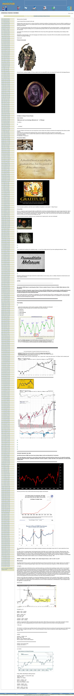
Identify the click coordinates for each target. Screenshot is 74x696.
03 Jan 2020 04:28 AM (5, 262)
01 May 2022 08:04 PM (5, 94)
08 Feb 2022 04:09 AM (5, 120)
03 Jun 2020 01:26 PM (5, 214)
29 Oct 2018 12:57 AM (5, 453)
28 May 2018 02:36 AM (5, 488)
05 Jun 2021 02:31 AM (5, 137)
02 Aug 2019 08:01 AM (5, 288)
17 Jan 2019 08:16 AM (5, 410)
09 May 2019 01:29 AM (5, 311)
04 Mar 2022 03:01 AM (5, 115)
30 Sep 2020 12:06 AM (5, 174)
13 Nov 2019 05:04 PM (5, 274)
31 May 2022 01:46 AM (5, 79)
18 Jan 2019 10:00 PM (5, 407)
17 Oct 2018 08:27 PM (5, 457)
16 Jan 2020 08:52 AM (5, 255)
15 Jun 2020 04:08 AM (5, 199)
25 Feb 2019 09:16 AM (5, 352)
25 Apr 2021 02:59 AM (5, 146)
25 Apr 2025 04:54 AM (5, 18)
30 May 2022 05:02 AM (5, 80)
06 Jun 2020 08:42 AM (5, 209)
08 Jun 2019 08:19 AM (5, 299)
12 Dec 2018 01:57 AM (5, 443)
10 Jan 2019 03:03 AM (5, 420)
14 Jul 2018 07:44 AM (5, 467)
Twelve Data (37, 695)
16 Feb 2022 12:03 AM (5, 118)
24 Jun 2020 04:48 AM (5, 192)
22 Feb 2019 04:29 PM (5, 353)
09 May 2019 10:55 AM (5, 310)
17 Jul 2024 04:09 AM (5, 21)
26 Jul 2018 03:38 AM (5, 466)
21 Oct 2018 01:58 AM (5, 456)
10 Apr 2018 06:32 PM (5, 526)
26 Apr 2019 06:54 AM (5, 322)
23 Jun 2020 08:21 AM (5, 193)
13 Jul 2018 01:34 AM (5, 468)
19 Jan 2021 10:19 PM (5, 160)
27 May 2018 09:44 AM (5, 489)
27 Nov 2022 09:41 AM (5, 48)
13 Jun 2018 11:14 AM (5, 476)
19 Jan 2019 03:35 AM (5, 406)
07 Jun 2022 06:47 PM (5, 77)
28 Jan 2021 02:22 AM (5, 158)
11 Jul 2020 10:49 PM (5, 186)
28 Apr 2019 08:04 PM (5, 318)
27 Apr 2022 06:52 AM (5, 104)
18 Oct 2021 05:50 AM (5, 127)
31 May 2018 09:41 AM (5, 486)
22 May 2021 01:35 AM (5, 140)
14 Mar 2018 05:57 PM (5, 552)
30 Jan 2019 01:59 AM (5, 387)
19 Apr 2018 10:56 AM (5, 524)
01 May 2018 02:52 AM (5, 511)
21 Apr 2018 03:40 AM (5, 523)
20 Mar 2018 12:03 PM (5, 546)
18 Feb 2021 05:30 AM (5, 154)
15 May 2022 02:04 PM (5, 86)
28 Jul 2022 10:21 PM (5, 67)
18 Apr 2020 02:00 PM (5, 230)
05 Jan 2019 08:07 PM (5, 425)
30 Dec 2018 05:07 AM (5, 431)
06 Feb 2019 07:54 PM (5, 372)
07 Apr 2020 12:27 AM (5, 236)
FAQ (59, 694)
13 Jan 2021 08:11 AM (5, 161)
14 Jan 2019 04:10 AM (5, 416)
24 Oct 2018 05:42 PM (5, 454)
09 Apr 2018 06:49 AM (5, 527)
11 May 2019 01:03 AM (5, 308)
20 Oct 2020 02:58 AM (5, 168)
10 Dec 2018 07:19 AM (5, 445)
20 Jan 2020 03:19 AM (5, 253)
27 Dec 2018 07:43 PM (5, 434)
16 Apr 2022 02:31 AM (5, 106)
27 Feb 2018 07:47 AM (5, 556)
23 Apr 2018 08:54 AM (5, 520)
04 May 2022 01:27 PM (5, 92)
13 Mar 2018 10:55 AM (5, 554)
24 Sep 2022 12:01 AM (5, 62)
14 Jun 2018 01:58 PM (5, 475)
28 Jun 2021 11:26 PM (5, 134)
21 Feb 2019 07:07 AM (5, 354)
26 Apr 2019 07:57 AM (5, 321)
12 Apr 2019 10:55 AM (5, 329)
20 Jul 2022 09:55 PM (5, 69)
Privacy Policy (42, 694)
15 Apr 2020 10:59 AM (5, 233)
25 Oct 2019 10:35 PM (5, 277)
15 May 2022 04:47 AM (5, 88)
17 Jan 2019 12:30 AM (5, 413)
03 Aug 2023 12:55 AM (5, 28)
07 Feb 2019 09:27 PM (5, 371)
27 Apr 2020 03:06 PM (5, 228)
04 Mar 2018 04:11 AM (5, 555)
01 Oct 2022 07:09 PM (5, 61)
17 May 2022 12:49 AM (5, 85)
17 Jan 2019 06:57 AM (5, 412)
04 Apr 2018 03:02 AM (5, 535)
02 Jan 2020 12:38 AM (5, 264)
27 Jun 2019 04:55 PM (5, 294)
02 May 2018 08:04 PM (5, 509)
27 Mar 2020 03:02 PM (5, 239)
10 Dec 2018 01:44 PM (5, 444)
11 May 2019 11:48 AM (5, 307)
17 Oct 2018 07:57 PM (5, 458)
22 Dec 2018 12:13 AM (5, 440)
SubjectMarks (39, 693)
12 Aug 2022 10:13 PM (5, 66)
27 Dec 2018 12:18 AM (5, 435)
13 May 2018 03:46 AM (5, 499)
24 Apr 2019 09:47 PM (5, 326)
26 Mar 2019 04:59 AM (5, 338)
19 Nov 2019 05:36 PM (5, 272)
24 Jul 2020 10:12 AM (5, 183)
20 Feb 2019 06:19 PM (5, 355)
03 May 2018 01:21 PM (5, 507)
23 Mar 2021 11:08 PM (5, 148)
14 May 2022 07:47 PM (5, 89)
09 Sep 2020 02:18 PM (5, 180)
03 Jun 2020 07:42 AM (5, 215)
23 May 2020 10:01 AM (5, 219)
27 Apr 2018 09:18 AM (5, 513)
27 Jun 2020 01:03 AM (5, 191)
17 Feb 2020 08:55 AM (5, 247)
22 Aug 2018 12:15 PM (5, 463)
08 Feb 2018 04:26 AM (5, 564)
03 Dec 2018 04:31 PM (5, 448)
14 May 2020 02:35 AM (5, 224)
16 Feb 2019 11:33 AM (5, 364)
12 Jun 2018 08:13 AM (5, 478)
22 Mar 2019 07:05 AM (5, 341)
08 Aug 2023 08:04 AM (5, 27)
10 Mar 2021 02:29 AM (5, 151)
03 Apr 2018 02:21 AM (5, 536)
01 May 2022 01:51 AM (5, 97)
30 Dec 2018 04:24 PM (5, 430)
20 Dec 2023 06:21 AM (5, 23)
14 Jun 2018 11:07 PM (5, 474)
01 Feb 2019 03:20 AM (5, 383)
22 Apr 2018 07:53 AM (5, 521)
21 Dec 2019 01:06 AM (5, 266)
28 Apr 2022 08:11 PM (5, 101)
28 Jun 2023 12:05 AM (5, 34)
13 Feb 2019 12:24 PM (5, 365)
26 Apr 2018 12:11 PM (5, 514)
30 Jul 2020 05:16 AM (5, 182)
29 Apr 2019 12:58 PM (5, 316)
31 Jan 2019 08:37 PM (5, 385)
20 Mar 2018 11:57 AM (5, 547)
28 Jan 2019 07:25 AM (5, 388)
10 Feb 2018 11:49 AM (5, 561)
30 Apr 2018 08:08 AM (5, 512)
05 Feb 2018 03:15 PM (5, 565)
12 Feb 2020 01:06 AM (5, 248)
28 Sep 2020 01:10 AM (5, 175)
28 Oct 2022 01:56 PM (5, 58)
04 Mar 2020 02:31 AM (5, 241)
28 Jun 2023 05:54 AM (5, 33)
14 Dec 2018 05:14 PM (5, 442)
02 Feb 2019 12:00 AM (5, 380)
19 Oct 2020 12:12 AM (5, 170)
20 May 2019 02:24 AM (5, 303)
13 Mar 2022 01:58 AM (5, 113)
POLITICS (10, 12)
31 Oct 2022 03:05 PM (5, 55)
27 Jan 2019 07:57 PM (5, 390)
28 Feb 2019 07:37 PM (5, 349)
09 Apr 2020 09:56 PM (5, 235)
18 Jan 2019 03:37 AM (5, 409)
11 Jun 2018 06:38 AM (5, 479)
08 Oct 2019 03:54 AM (5, 285)
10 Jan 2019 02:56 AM (5, 421)
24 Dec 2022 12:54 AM (5, 44)
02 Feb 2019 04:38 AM (5, 378)
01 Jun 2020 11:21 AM (5, 216)
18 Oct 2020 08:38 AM (5, 171)
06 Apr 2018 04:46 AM (5, 533)
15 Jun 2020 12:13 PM (5, 197)
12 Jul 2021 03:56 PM (5, 131)
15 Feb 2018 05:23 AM (5, 559)
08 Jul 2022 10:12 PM (5, 70)
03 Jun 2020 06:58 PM (5, 213)
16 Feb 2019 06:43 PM (5, 362)
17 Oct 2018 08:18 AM (5, 459)
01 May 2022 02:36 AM (5, 96)
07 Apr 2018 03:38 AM (5, 532)
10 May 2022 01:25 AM (5, 91)
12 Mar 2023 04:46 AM (5, 37)
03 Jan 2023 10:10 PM (5, 43)
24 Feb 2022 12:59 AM (5, 116)
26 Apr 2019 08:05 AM (5, 320)
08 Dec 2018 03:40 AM (5, 446)
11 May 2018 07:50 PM (5, 501)
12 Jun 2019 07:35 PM (5, 298)
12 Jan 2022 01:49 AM (5, 122)
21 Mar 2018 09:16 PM (5, 545)
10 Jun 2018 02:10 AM (5, 480)
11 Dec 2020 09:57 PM (5, 164)
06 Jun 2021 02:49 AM (5, 136)
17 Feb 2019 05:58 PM (5, 360)
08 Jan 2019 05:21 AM (5, 423)
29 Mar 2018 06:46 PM (5, 541)
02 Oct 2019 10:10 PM (5, 286)
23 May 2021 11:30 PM (5, 138)
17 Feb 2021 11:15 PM (5, 156)
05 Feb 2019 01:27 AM (5, 376)
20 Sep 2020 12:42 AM (5, 179)
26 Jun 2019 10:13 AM (5, 295)
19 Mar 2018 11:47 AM (5, 548)
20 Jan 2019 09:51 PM (5, 402)
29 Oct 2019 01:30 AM (5, 276)
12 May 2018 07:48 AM (5, 500)
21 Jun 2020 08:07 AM (5, 195)
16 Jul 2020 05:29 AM (5, 184)
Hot (27, 693)
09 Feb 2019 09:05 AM (5, 368)
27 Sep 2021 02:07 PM (5, 128)
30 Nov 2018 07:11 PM (5, 450)
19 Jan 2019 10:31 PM (5, 405)
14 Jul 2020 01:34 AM (5, 185)
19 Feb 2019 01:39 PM (5, 357)
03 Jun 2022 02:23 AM (5, 78)
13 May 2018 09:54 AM (5, 498)
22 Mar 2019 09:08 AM (5, 340)
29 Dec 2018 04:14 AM (5, 432)
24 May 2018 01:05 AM (5, 492)
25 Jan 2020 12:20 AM (5, 251)
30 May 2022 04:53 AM (5, 81)
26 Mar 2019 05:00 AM (5, 337)
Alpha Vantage (42, 695)
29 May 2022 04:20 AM (5, 82)
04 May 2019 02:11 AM (5, 315)
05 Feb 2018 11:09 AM (5, 566)
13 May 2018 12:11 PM (5, 497)
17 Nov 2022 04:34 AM (5, 54)
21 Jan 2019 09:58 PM (5, 398)
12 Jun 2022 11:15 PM (5, 73)
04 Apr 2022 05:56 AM (5, 111)
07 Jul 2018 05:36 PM (5, 469)
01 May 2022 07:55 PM (5, 95)
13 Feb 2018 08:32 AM (5, 560)
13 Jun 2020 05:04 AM (5, 202)
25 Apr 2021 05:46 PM (5, 145)
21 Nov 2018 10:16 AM (5, 452)
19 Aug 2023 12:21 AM (5, 26)
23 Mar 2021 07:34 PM (5, 149)
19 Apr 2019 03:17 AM (5, 327)
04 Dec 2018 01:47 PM (5, 447)
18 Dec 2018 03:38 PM (5, 441)
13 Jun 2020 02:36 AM (5, 203)
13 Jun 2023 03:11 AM (5, 35)
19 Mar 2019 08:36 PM (5, 342)
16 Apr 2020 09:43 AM (5, 232)
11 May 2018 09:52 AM (5, 502)
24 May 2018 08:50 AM (5, 491)
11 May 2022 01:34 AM (5, 90)
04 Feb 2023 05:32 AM (5, 40)
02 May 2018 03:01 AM (5, 510)
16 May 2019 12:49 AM (5, 304)
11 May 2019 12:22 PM (5, 306)
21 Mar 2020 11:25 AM (5, 240)
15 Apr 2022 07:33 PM (5, 108)
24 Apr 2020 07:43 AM (5, 229)
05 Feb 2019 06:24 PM (5, 374)
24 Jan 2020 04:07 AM (5, 252)
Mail (16, 693)
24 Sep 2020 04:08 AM (5, 176)
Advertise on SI (67, 694)
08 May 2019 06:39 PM (5, 312)
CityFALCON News (47, 695)
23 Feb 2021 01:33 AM (5, 152)
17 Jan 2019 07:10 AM (5, 411)
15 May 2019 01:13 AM (5, 305)
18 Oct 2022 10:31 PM (5, 60)
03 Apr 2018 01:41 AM (5, 537)
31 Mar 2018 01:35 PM (5, 538)
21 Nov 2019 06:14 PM (5, 271)
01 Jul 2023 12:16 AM (5, 29)
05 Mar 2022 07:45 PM (5, 114)
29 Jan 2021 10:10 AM (5, 157)
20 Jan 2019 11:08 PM (5, 400)
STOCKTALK (4, 12)
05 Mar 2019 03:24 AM (5, 346)
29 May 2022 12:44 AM (5, 84)
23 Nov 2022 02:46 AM (5, 52)
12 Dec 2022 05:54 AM (5, 45)
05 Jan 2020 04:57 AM (5, 261)
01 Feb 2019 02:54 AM (5, 384)
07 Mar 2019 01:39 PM (5, 345)
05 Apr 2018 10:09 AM (5, 534)
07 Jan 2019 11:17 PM (5, 424)
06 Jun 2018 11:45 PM (5, 484)
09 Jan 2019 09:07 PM (5, 422)
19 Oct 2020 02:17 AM (5, 169)
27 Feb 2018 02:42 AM (5, 557)
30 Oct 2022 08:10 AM (5, 56)
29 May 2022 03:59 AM (5, 83)
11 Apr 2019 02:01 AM (5, 331)
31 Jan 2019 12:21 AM (5, 386)
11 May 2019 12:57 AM (5, 309)
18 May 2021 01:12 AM (5, 142)
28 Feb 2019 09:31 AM (5, 350)
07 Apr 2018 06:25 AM (5, 531)
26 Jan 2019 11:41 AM (5, 391)
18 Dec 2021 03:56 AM (5, 124)
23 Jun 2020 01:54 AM (5, 194)
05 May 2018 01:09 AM (5, 504)
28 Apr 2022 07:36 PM (5, 102)
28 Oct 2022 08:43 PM (5, 57)
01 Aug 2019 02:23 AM (5, 292)
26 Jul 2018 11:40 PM (5, 465)
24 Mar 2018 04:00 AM (5, 542)
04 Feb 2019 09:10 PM (5, 377)
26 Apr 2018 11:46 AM (5, 515)
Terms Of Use (6, 694)
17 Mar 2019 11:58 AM (5, 343)
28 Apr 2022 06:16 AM (5, 103)
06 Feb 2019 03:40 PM (5, 373)
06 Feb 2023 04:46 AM (5, 39)
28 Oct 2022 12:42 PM (5, 59)
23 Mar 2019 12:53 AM (5, 339)
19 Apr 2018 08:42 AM (5, 525)
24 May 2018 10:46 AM (5, 490)
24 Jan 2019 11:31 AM (5, 394)
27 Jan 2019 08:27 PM (5, 389)
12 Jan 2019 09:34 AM (5, 418)
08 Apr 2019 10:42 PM (5, 332)
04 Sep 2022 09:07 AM (5, 63)
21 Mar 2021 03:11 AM (5, 150)
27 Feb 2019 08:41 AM (5, 351)
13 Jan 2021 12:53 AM (5, 162)
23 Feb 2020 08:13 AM (5, 243)
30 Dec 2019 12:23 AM (5, 265)
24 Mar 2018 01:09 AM (5, 543)
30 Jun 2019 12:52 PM (5, 293)
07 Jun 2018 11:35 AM (5, 481)
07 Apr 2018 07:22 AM (5, 530)
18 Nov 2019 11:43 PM (5, 273)
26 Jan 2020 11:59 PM (5, 250)
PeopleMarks (50, 693)
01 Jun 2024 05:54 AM (5, 22)
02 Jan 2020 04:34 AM (5, 263)
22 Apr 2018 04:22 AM (5, 522)
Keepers (61, 693)
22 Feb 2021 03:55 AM (5, 153)
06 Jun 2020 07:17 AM (5, 210)
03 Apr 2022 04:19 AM (5, 112)
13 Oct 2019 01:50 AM (5, 281)
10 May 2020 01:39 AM (5, 225)
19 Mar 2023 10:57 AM (5, 36)
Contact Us (16, 694)
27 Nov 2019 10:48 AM (5, 270)
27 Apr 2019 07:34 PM (5, 319)
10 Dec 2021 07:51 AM (5, 125)
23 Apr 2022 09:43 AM (5, 105)
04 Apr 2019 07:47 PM (5, 334)
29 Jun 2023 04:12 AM (5, 32)
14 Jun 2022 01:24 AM (5, 72)
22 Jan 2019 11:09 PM (5, 397)
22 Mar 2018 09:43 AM (5, 544)
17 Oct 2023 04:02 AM (5, 25)
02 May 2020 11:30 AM (5, 227)
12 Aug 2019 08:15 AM (5, 287)
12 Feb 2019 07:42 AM (5, 367)
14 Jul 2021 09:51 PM (5, 130)
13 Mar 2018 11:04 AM (5, 553)
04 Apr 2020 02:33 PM (5, 237)
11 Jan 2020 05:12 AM (5, 258)
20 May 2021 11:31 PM (5, 141)
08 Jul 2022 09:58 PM (5, 71)
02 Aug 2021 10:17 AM (5, 129)
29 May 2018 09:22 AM (5, 487)
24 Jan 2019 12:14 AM (5, 395)
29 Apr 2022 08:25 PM (5, 100)
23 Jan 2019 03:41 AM (5, 396)
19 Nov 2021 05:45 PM (5, 126)
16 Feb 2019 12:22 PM (5, 363)
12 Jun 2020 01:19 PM (5, 204)
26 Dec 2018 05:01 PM (5, 436)
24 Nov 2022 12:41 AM (5, 50)
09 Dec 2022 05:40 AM (5, 47)
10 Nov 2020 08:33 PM (5, 165)
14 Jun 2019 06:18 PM (5, 297)
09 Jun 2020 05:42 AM (5, 208)
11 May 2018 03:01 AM (5, 503)
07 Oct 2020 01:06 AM (5, 172)
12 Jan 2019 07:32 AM (5, 419)
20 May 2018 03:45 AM (5, 496)
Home (6, 693)
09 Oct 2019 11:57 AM (5, 284)
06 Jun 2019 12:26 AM (5, 300)
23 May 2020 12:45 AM (5, 220)
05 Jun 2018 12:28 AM (5, 485)
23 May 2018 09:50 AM (5, 493)
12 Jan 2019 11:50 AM (5, 417)
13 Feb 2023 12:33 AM (5, 38)
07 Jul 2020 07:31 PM (5, 187)
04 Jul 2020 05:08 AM (5, 190)
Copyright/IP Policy (29, 694)
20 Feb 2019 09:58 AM (5, 356)
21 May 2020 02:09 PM (5, 221)
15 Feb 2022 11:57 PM (5, 119)
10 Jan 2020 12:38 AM (5, 259)
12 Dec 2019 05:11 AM (5, 267)
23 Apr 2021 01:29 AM (5, 147)
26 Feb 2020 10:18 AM (5, 242)
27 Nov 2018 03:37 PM (5, 451)
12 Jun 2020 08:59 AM (5, 206)
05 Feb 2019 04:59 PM (5, 375)
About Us (52, 694)
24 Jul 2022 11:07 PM (5, 68)
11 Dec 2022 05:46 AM (5, 46)
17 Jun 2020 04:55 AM (5, 196)
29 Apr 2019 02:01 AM (5, 317)
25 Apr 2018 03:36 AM (5, 519)
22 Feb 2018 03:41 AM (5, 558)
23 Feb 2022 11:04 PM (5, 117)
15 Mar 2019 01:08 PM (5, 344)
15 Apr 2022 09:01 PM (5, 107)
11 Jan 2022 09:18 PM (5, 123)
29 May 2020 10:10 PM (5, 217)
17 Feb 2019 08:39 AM (5, 361)
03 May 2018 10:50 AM (5, 508)
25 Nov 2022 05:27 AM (5, 49)
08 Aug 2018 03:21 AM (5, 464)
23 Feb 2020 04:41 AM (5, 244)
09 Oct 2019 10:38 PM (5, 283)
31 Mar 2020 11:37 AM (5, 238)
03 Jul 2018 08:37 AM (5, 470)
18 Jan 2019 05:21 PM (5, 408)
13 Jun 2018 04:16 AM (5, 477)
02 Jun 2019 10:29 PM (5, 301)
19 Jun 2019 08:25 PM (5, 296)
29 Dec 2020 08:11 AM (5, 163)
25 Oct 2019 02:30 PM (5, 278)
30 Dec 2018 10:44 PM (5, 429)
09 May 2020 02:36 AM (5, 226)
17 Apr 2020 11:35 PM (5, 231)
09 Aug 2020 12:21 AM (5, 181)
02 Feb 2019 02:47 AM (5, 379)
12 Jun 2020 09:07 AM (5, 205)
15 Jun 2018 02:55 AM (5, 473)
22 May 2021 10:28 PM (5, 139)
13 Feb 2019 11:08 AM (5, 366)
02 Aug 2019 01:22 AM (5, 289)
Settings (70, 693)
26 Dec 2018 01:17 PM (5, 439)
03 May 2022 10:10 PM (5, 93)
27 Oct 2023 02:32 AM (5, 24)
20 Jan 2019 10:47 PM (5, 401)
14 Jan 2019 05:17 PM (5, 414)
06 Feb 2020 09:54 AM (5, 249)
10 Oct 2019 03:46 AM (5, 282)
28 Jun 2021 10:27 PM (5, 135)
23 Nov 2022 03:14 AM (5, 51)
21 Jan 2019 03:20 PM (5, 399)
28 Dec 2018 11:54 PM (5, 433)
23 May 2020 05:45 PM (5, 218)
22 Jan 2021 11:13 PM (5, 159)
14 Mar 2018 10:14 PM (5, 549)
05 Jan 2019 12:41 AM (5, 428)
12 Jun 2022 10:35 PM (5, 74)
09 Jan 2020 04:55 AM (5, 260)
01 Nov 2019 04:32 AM (5, 275)
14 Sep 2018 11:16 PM (5, 462)
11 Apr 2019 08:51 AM (5, 330)
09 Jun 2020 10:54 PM (5, 207)
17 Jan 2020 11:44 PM (5, 254)
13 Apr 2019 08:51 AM (5, 328)
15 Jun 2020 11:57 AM (5, 198)
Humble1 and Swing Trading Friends (42, 16)
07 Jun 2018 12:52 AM (5, 482)
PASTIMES (16, 12)
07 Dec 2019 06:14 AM (5, 269)
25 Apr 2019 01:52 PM (5, 323)
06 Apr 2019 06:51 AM (5, 333)
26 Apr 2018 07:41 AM (5, 518)
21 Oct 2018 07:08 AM (5, 455)
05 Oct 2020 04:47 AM (5, 173)
